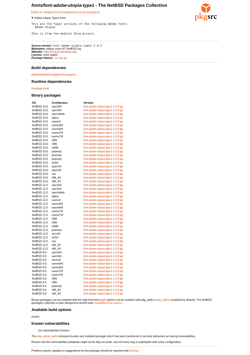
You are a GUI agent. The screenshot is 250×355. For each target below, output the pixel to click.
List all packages (87, 12)
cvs (56, 57)
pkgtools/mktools (41, 74)
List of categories (65, 12)
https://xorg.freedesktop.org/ (60, 51)
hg (60, 57)
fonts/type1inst (40, 88)
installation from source (108, 302)
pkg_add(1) (163, 299)
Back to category (43, 12)
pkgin (103, 299)
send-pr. (134, 350)
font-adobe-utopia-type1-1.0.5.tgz (103, 106)
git (65, 57)
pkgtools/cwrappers (64, 74)
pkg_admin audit (47, 336)
